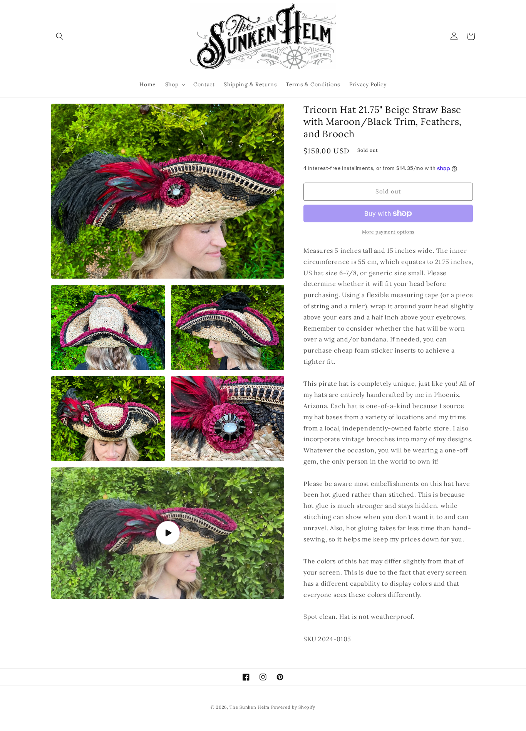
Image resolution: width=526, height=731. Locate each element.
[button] (59, 36)
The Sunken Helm (249, 707)
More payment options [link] (388, 232)
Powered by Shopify (293, 707)
